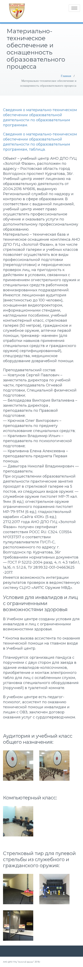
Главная (66, 76)
